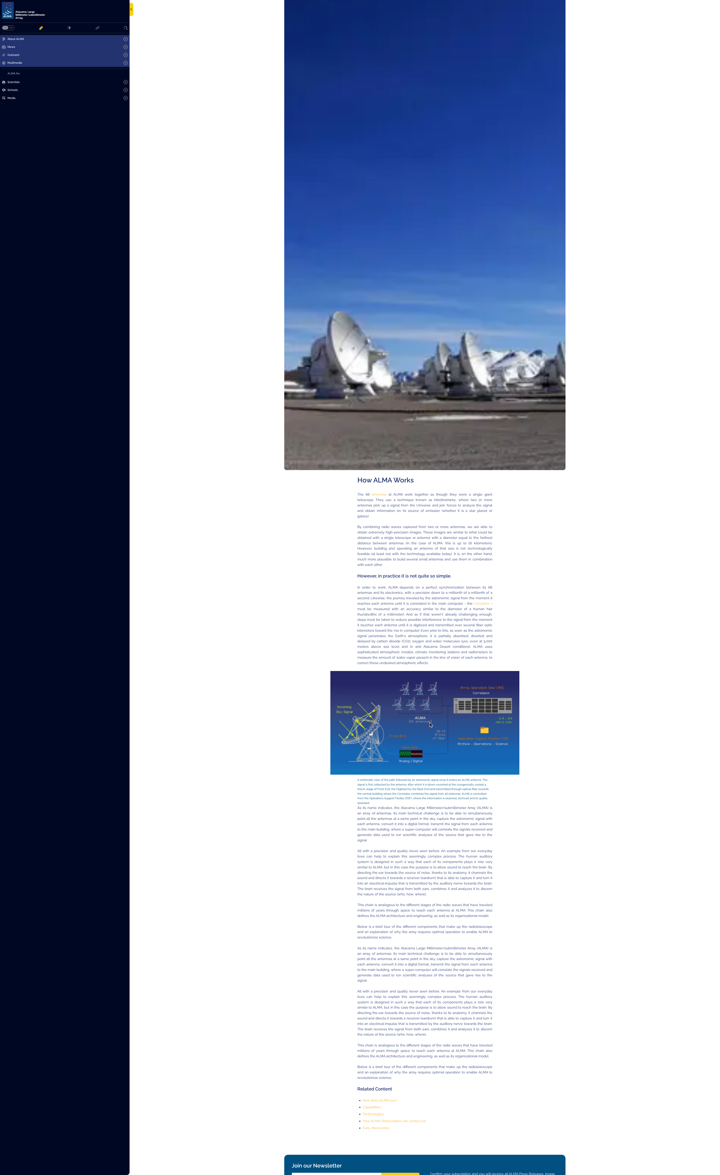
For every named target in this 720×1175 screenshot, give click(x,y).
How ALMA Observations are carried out (394, 1121)
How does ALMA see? (380, 1100)
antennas (379, 494)
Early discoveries (376, 1128)
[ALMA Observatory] (65, 10)
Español (11, 27)
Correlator (482, 603)
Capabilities (372, 1107)
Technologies (373, 1114)
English (5, 27)
